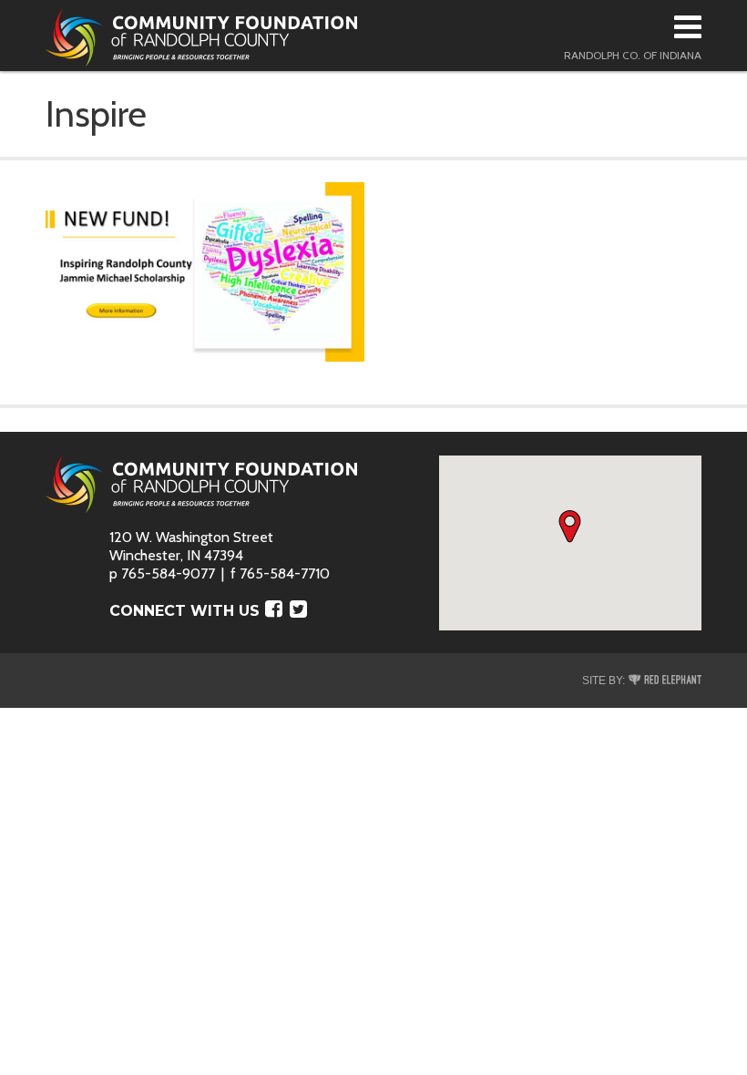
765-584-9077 (168, 573)
